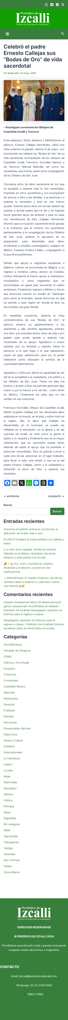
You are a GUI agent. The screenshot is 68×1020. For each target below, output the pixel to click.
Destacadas (11, 698)
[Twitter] (62, 4)
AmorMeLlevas (13, 644)
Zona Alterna (11, 872)
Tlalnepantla (11, 842)
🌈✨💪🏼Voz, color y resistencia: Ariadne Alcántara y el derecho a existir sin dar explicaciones (28, 567)
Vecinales (9, 854)
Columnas (10, 674)
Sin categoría (12, 824)
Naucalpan (10, 788)
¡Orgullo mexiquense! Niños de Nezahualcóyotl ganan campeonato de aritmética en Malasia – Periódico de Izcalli (32, 606)
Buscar (8, 504)
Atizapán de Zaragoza (17, 650)
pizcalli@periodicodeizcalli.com (38, 976)
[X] (21, 483)
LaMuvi (8, 764)
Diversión (9, 704)
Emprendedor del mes (17, 728)
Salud (7, 812)
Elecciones (10, 722)
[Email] (14, 483)
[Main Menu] (7, 34)
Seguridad (10, 818)
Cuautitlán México (15, 686)
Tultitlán (8, 848)
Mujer (7, 776)
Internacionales (13, 752)
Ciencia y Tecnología (16, 662)
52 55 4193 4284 (41, 985)
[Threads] (43, 483)
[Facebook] (51, 4)
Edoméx (9, 716)
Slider (7, 830)
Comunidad (11, 680)
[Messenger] (36, 483)
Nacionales (10, 782)
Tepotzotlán (11, 836)
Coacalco (9, 668)
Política (8, 800)
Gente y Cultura (13, 740)
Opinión (8, 794)
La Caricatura (12, 758)
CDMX (7, 656)
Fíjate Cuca (10, 734)
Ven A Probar (12, 860)
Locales (8, 770)
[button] (62, 34)
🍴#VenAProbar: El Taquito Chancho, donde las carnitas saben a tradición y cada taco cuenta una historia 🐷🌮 (33, 582)
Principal (9, 806)
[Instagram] (57, 4)
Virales (8, 866)
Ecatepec (9, 710)
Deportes (9, 692)
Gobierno (9, 746)
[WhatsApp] (46, 4)
